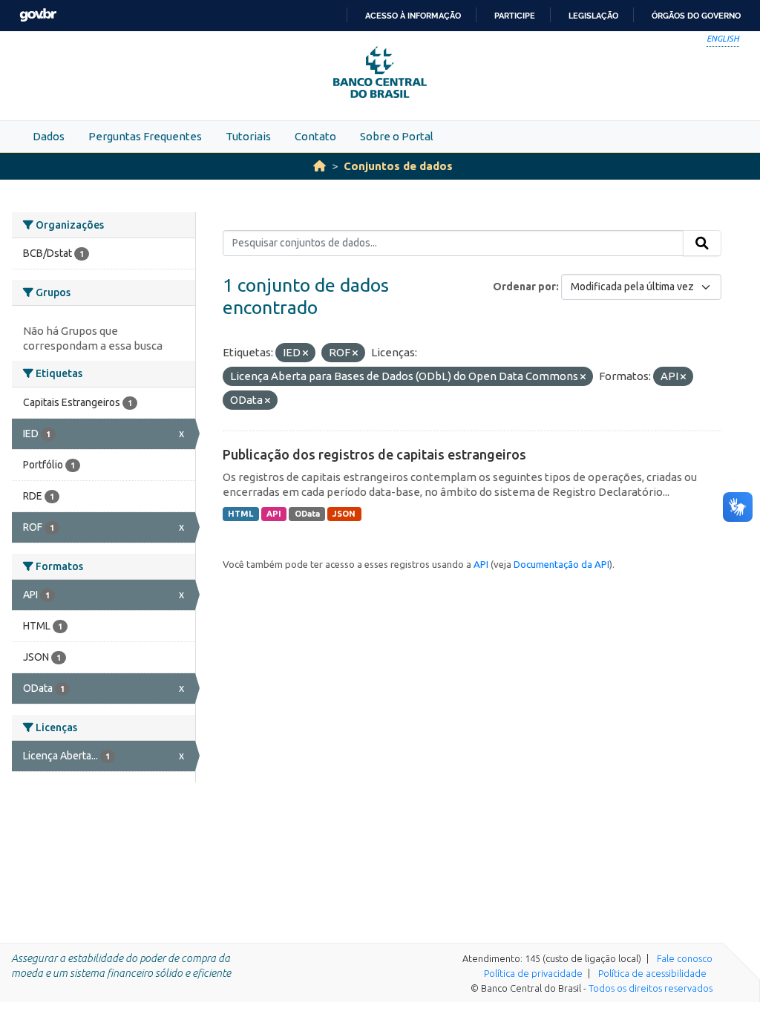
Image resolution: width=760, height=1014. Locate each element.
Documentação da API (561, 564)
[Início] (319, 166)
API (273, 513)
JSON (344, 513)
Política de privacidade (533, 973)
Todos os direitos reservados (650, 988)
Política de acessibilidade (652, 973)
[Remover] (305, 353)
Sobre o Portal (396, 136)
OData (307, 513)
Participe (514, 15)
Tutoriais (248, 136)
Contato (315, 136)
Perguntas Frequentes (145, 136)
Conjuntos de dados (398, 166)
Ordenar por (524, 286)
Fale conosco (684, 958)
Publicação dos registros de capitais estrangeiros (374, 454)
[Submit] (702, 243)
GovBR (37, 15)
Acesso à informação (413, 15)
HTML (240, 513)
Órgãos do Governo (696, 15)
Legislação (593, 15)
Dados (49, 136)
